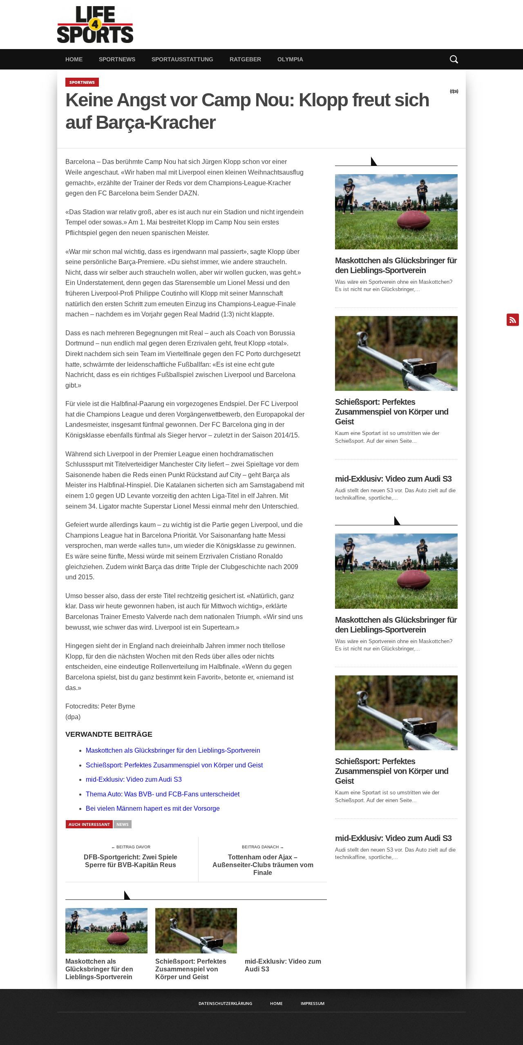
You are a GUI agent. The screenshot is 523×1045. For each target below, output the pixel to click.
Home (74, 59)
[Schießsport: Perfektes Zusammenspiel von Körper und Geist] (396, 388)
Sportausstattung (182, 59)
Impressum (312, 1003)
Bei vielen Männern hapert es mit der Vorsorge (153, 808)
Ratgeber (245, 59)
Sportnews (117, 59)
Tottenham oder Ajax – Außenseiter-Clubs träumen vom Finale (262, 865)
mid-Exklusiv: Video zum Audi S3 (134, 779)
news (122, 824)
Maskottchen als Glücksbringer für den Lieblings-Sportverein (173, 750)
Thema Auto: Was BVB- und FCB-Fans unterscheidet (162, 794)
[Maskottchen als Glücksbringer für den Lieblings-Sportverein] (396, 247)
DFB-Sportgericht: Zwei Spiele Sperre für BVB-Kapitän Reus (130, 861)
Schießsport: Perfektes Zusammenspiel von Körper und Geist (174, 765)
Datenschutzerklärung (225, 1003)
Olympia (290, 59)
